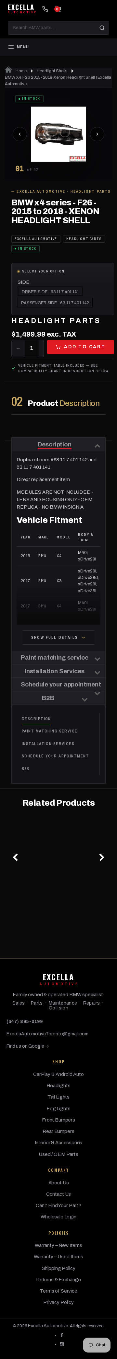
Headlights (58, 1085)
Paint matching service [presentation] (50, 731)
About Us (58, 1182)
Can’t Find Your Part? (58, 1205)
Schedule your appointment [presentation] (55, 756)
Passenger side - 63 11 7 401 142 (55, 303)
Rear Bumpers (58, 1131)
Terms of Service (58, 1291)
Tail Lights (58, 1097)
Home (21, 71)
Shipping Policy (58, 1268)
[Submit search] (102, 27)
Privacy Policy (58, 1302)
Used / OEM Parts (58, 1154)
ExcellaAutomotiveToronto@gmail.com (47, 1033)
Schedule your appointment (61, 684)
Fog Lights (58, 1108)
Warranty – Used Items (58, 1256)
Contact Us (58, 1194)
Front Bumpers (58, 1120)
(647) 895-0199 (24, 1021)
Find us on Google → (27, 1046)
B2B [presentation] (25, 768)
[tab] (60, 719)
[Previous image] (20, 134)
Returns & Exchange (58, 1279)
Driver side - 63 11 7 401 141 (50, 292)
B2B (48, 698)
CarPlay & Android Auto (58, 1074)
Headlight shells (52, 71)
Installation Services (54, 671)
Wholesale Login (58, 1216)
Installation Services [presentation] (48, 743)
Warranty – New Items (58, 1245)
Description (55, 444)
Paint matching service (54, 657)
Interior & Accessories (59, 1142)
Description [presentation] (36, 718)
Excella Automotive (48, 1325)
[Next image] (97, 134)
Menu (23, 47)
